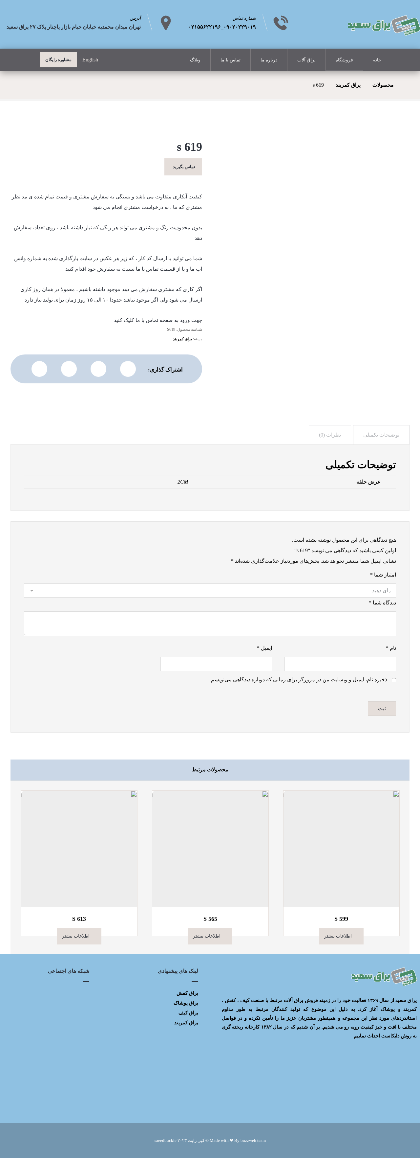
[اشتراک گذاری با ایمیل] (39, 369)
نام (391, 648)
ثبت (382, 708)
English (90, 59)
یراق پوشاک (186, 1003)
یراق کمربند (182, 339)
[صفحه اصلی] (408, 85)
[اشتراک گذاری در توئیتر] (128, 369)
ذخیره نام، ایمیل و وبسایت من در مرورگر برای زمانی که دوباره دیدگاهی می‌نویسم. (298, 679)
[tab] (381, 434)
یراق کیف (188, 1012)
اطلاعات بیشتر (338, 936)
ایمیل (264, 648)
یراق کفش (187, 993)
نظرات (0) (330, 435)
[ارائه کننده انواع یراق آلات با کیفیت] (383, 25)
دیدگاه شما (382, 602)
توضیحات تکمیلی (381, 435)
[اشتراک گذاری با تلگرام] (69, 369)
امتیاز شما (383, 575)
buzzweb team (253, 1140)
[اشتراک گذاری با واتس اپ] (98, 369)
